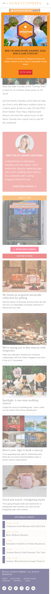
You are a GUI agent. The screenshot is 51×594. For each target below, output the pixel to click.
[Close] (48, 14)
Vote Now (25, 72)
